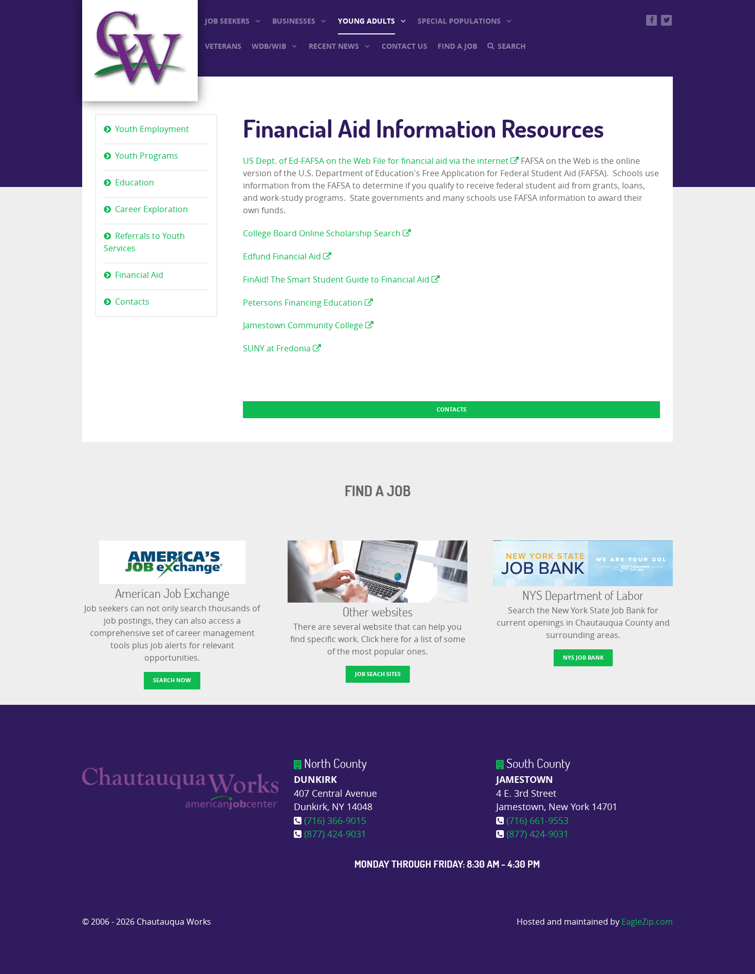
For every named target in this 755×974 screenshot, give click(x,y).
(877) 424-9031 (335, 834)
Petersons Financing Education (304, 303)
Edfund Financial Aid (283, 256)
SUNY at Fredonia (278, 348)
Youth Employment (152, 129)
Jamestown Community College (304, 325)
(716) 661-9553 (537, 821)
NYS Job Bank (583, 657)
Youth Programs (146, 156)
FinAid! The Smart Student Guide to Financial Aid (337, 280)
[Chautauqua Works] (180, 787)
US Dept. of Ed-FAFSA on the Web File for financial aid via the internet (375, 161)
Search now (172, 680)
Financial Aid (139, 275)
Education (134, 183)
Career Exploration (151, 209)
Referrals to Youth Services (144, 242)
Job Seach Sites (378, 674)
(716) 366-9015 (335, 821)
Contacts (132, 302)
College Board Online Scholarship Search (323, 233)
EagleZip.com (647, 922)
